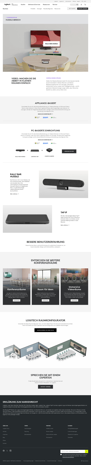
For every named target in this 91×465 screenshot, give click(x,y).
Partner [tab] (55, 4)
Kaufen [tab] (23, 4)
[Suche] (74, 5)
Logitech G (61, 1)
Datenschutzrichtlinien (68, 457)
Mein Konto (81, 4)
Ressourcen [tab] (46, 4)
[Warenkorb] (85, 5)
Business (5, 8)
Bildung (74, 1)
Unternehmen (68, 1)
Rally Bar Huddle (51, 43)
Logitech (56, 1)
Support (78, 1)
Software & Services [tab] (34, 4)
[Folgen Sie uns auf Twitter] (7, 451)
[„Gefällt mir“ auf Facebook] (4, 451)
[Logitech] (12, 4)
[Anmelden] (86, 451)
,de (85, 1)
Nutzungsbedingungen (28, 460)
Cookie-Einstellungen (51, 460)
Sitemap (60, 460)
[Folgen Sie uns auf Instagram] (10, 451)
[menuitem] (33, 8)
